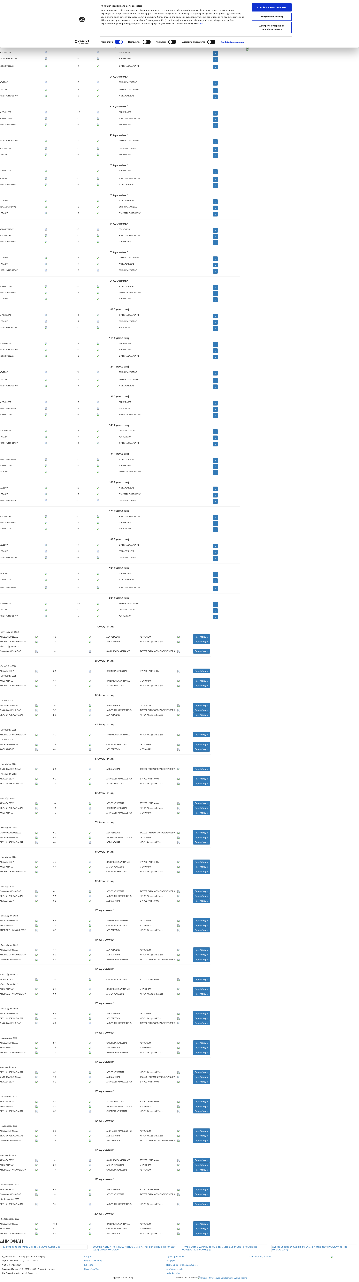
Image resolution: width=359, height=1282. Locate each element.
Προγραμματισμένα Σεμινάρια (182, 1264)
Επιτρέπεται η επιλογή (272, 16)
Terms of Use (153, 1277)
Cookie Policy (167, 1277)
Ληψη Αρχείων (173, 1273)
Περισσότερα (201, 636)
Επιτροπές (89, 1264)
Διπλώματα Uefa (174, 1269)
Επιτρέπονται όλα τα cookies (271, 7)
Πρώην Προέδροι (92, 1269)
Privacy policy (139, 1277)
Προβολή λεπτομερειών (232, 42)
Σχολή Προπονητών (175, 1256)
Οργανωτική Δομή (93, 1260)
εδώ (200, 23)
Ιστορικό (88, 1256)
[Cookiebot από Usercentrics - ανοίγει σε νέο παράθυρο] (82, 42)
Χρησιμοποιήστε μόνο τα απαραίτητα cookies (271, 27)
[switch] (147, 42)
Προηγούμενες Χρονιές (260, 1256)
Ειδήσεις (170, 1260)
